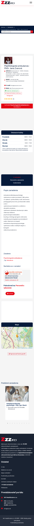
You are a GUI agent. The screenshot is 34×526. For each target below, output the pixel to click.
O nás (3, 467)
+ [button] (3, 329)
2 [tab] (10, 423)
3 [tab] (12, 423)
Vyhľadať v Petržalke (17, 106)
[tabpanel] (17, 403)
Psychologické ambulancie (13, 258)
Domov (3, 27)
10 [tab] (29, 423)
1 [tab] (7, 423)
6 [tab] (19, 423)
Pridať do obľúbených (12, 91)
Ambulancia (10, 260)
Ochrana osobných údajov (9, 482)
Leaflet (18, 348)
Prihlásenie (4, 487)
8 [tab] (24, 423)
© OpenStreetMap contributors (26, 348)
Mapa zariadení (5, 473)
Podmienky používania (7, 476)
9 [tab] (26, 423)
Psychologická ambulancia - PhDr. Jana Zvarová (17, 67)
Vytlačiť (10, 293)
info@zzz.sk (7, 508)
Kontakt (3, 479)
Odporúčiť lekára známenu (13, 93)
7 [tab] (22, 423)
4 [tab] (14, 423)
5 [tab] (17, 423)
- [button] (3, 331)
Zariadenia (10, 27)
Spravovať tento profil (17, 354)
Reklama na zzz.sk (6, 470)
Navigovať (10, 95)
